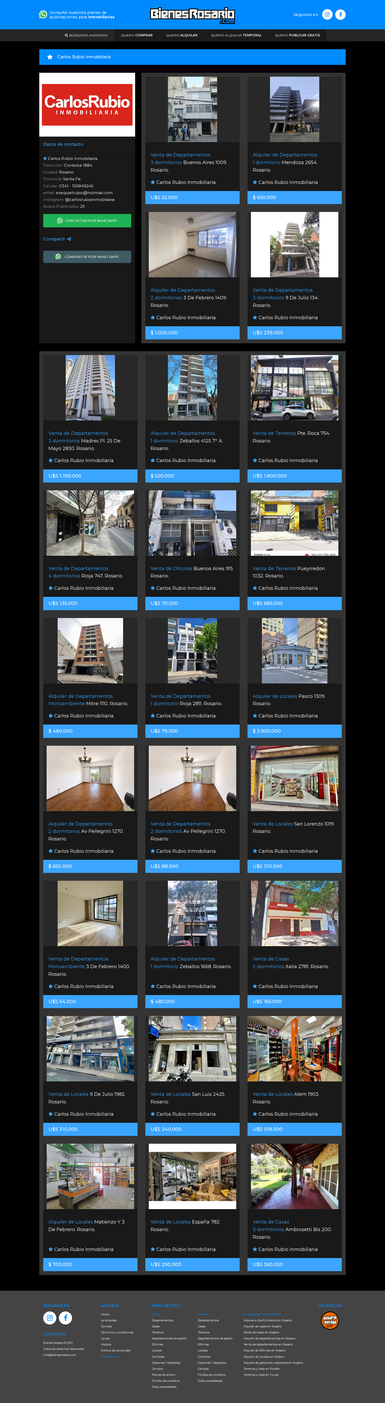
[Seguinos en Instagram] (327, 14)
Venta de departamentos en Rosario (268, 1344)
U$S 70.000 (164, 603)
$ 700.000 (60, 1264)
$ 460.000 (60, 731)
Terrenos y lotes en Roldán (262, 1369)
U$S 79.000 (164, 731)
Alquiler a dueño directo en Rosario (268, 1320)
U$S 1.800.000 (270, 476)
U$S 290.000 (166, 1264)
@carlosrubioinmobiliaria (89, 199)
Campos (157, 1369)
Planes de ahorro (163, 1375)
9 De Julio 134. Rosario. (285, 297)
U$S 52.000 (164, 197)
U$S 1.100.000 (64, 476)
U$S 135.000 (63, 603)
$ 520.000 (162, 476)
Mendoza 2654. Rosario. (285, 162)
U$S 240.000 (166, 1129)
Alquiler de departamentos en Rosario (269, 1338)
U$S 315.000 (63, 1129)
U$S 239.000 (268, 333)
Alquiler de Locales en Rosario (264, 1357)
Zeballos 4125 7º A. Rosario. (187, 440)
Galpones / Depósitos (166, 1363)
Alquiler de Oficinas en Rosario (265, 1350)
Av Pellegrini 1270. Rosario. (86, 831)
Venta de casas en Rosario (261, 1332)
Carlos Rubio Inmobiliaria (185, 182)
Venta (156, 1314)
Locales (157, 1350)
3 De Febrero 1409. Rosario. (189, 297)
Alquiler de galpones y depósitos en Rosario (273, 1363)
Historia (106, 1344)
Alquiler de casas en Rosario (263, 1326)
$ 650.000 (264, 197)
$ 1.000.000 (164, 333)
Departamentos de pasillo (169, 1338)
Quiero (137, 35)
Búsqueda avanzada (88, 35)
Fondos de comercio (166, 1381)
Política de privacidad (115, 1350)
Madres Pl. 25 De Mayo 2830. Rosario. (84, 440)
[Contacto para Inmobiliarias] (43, 14)
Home (105, 1314)
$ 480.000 (163, 1001)
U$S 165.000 (267, 1001)
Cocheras (158, 1357)
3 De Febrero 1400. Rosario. (89, 966)
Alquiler (203, 1314)
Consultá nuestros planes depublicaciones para (82, 14)
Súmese (106, 1326)
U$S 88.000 (164, 866)
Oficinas (157, 1344)
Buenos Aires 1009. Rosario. (189, 162)
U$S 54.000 (62, 1001)
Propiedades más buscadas (262, 1314)
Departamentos (162, 1320)
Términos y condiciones (117, 1332)
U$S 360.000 (268, 1264)
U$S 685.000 (268, 603)
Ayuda (105, 1338)
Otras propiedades (164, 1387)
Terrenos (158, 1332)
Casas (156, 1326)
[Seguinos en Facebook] (340, 14)
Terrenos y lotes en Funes (261, 1375)
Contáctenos (109, 1357)
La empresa (109, 1320)
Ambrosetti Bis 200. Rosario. (292, 1229)
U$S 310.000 (267, 866)
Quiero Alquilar (236, 35)
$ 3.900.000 (267, 731)
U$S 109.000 (268, 1129)
